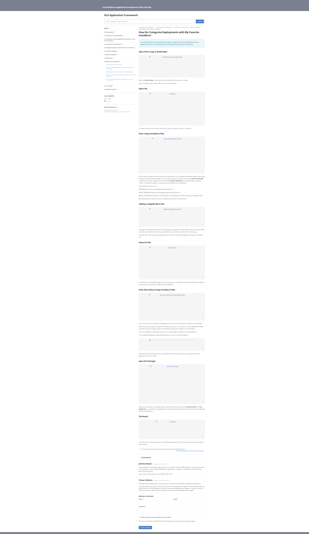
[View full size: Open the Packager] (172, 384)
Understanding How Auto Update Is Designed (191, 450)
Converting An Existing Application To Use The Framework (117, 111)
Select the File (145, 242)
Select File (143, 89)
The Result (143, 416)
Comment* (142, 506)
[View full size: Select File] (172, 108)
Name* (141, 499)
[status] (172, 43)
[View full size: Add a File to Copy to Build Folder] (172, 66)
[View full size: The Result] (172, 429)
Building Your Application (181, 27)
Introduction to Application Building (114, 64)
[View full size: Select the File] (172, 262)
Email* (175, 499)
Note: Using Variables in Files (151, 133)
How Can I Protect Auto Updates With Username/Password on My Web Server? (164, 449)
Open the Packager (147, 361)
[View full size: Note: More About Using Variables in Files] (172, 306)
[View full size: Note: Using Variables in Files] (172, 155)
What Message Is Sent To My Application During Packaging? (119, 72)
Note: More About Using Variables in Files (157, 290)
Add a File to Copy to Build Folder (153, 52)
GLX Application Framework (146, 27)
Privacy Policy (174, 521)
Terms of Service (187, 521)
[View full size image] (172, 344)
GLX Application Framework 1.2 (165, 27)
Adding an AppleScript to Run (151, 204)
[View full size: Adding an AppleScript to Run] (172, 217)
